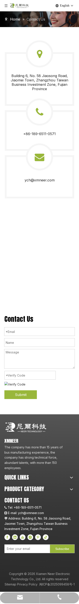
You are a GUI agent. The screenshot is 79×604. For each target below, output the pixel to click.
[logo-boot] (26, 427)
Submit (21, 394)
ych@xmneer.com (40, 180)
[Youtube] (22, 537)
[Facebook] (7, 537)
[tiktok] (45, 537)
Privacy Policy (27, 584)
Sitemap (10, 584)
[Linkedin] (15, 537)
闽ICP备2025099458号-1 (56, 584)
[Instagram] (30, 537)
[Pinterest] (38, 537)
